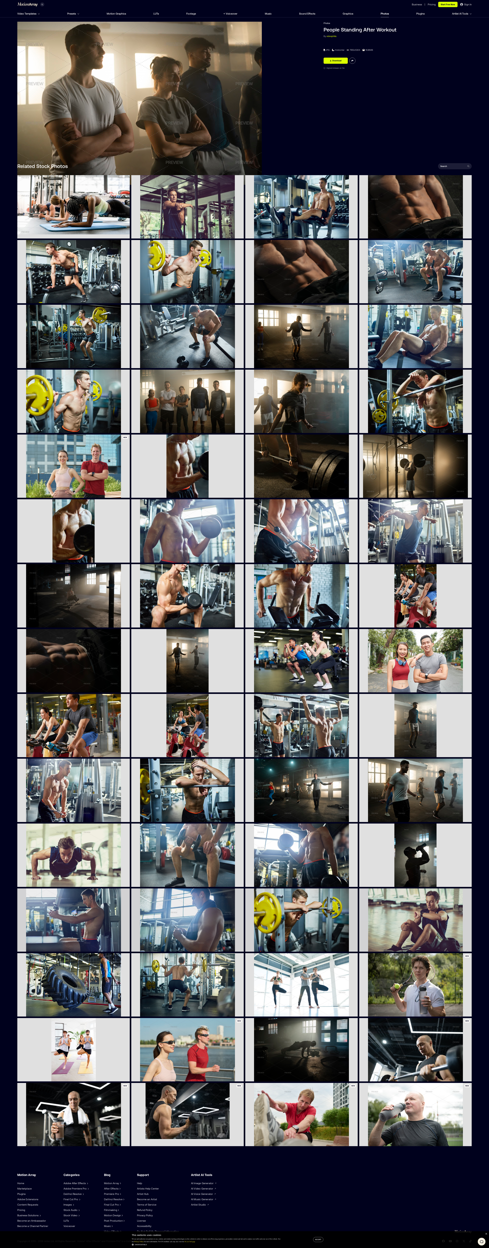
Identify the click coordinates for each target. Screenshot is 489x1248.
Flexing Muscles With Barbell (146, 1013)
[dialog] (244, 1239)
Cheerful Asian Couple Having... (148, 754)
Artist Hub (143, 1193)
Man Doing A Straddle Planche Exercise (38, 624)
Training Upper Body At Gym (32, 948)
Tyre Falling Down (27, 1013)
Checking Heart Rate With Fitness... (378, 948)
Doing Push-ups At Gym (30, 883)
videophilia (331, 36)
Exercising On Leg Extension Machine (265, 235)
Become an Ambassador (31, 1220)
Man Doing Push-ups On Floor (261, 1078)
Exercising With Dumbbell (31, 559)
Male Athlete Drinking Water (374, 883)
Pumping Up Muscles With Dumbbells (151, 494)
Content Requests (27, 1204)
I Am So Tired (253, 948)
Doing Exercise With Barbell (32, 365)
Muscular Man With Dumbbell (33, 300)
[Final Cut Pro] (120, 1204)
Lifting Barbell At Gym (143, 300)
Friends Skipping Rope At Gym (261, 429)
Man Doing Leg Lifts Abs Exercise (263, 300)
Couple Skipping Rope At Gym (375, 754)
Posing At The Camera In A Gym (148, 429)
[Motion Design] (122, 1215)
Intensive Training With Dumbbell (148, 624)
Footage (191, 13)
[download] (126, 235)
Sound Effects (307, 13)
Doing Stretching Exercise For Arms (150, 235)
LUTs (156, 13)
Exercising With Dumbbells (146, 365)
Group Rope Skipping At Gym (261, 365)
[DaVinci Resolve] (124, 1199)
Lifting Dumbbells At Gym (259, 883)
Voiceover (231, 13)
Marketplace (24, 1188)
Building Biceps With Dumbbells (148, 559)
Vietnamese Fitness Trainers (374, 689)
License (141, 1220)
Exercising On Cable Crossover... (376, 559)
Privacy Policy (145, 1215)
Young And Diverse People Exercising (37, 235)
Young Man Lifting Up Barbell (375, 494)
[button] (206, 1244)
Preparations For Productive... (147, 948)
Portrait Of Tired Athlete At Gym (148, 818)
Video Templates (27, 13)
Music (268, 13)
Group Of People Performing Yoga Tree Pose (40, 1078)
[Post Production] (124, 1220)
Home (20, 1183)
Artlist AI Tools (460, 13)
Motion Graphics (116, 13)
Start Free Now (448, 4)
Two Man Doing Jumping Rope (147, 689)
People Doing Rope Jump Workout (263, 818)
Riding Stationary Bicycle (31, 754)
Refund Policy (145, 1209)
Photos (385, 13)
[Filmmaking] (118, 1210)
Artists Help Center (148, 1188)
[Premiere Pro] (120, 1193)
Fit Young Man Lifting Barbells (261, 494)
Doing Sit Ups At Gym (371, 365)
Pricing (21, 1209)
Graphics (348, 13)
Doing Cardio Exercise (371, 624)
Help (139, 1183)
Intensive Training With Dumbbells (377, 300)
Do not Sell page (190, 1242)
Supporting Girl (254, 1013)
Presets (72, 13)
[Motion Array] (120, 1183)
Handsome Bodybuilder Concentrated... (266, 754)
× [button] (486, 1234)
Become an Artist (147, 1199)
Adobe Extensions (27, 1199)
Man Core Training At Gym (31, 689)
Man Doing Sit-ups (370, 235)
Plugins (420, 13)
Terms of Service (146, 1204)
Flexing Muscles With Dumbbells (148, 883)
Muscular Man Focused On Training (264, 559)
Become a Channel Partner (32, 1226)
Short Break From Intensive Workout (378, 429)
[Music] (112, 1226)
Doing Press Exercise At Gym (261, 624)
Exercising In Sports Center (260, 689)
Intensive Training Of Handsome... (35, 818)
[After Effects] (120, 1188)
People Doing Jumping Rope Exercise (378, 818)
